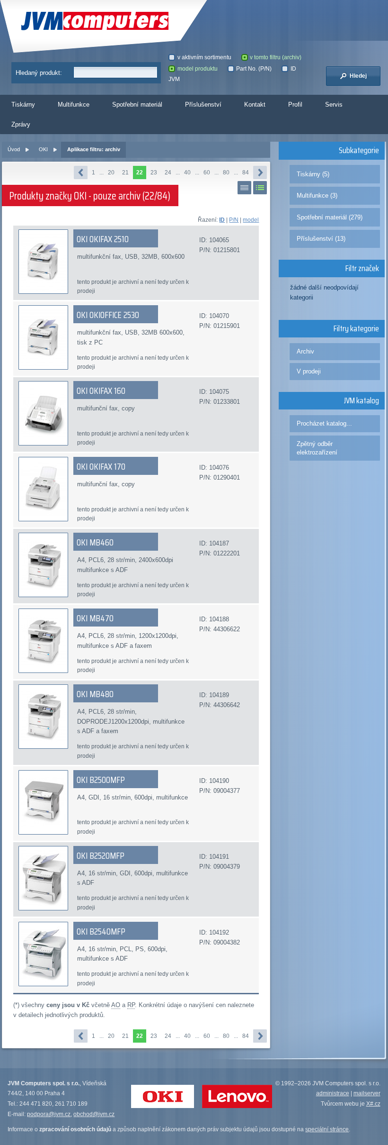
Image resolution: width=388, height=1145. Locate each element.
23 (153, 172)
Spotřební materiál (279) (329, 217)
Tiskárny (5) (313, 174)
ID (222, 220)
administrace (332, 1093)
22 (139, 172)
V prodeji (309, 371)
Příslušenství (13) (321, 238)
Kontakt (254, 104)
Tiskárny (23, 104)
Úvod (14, 149)
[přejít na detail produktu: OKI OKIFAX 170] (43, 489)
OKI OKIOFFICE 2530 (108, 315)
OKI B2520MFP (100, 855)
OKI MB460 (95, 542)
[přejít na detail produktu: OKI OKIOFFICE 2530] (43, 337)
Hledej (357, 76)
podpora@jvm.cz (49, 1114)
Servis (334, 104)
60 (206, 172)
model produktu (197, 68)
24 (168, 172)
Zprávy (20, 124)
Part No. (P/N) (254, 68)
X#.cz (373, 1103)
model (251, 220)
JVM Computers (72, 21)
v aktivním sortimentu (204, 57)
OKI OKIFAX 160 (101, 390)
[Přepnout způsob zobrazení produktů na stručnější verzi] (244, 187)
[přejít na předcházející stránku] (81, 172)
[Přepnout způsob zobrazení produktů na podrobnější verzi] (260, 187)
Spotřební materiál (137, 104)
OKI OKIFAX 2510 (103, 239)
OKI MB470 (95, 618)
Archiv (305, 351)
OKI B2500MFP (101, 779)
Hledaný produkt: (39, 72)
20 (111, 172)
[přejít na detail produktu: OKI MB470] (43, 641)
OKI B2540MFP (101, 931)
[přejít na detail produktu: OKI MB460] (43, 565)
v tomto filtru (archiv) (275, 57)
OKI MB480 (95, 694)
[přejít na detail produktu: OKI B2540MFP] (43, 954)
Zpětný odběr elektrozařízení (317, 448)
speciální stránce (327, 1129)
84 (245, 172)
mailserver (366, 1093)
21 (125, 172)
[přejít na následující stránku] (260, 172)
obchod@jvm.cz (94, 1114)
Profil (295, 104)
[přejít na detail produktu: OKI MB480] (43, 716)
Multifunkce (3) (317, 195)
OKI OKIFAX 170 (101, 466)
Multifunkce (73, 104)
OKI (43, 149)
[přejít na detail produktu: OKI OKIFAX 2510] (43, 261)
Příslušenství (203, 104)
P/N (233, 220)
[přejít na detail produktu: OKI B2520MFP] (43, 878)
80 (226, 172)
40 (187, 172)
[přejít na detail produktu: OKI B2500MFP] (43, 802)
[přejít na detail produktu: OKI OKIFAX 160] (43, 413)
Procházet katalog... (324, 423)
